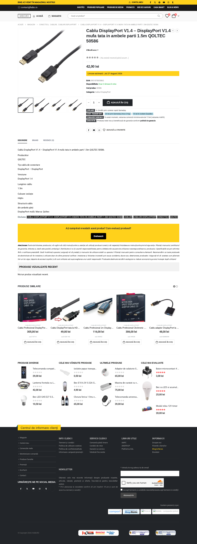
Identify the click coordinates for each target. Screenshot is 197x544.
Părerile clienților (159, 446)
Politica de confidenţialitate (70, 449)
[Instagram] (168, 2)
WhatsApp (99, 130)
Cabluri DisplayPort (102, 92)
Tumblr (46, 488)
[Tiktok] (177, 2)
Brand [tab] (35, 140)
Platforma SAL (128, 449)
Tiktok (52, 488)
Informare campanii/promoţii (71, 452)
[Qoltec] (92, 49)
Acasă (39, 16)
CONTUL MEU (137, 2)
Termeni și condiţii (66, 443)
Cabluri (128, 217)
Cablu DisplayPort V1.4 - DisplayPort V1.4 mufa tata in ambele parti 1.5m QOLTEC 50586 (75, 217)
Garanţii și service (97, 449)
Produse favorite (26, 459)
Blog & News (173, 7)
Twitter (27, 488)
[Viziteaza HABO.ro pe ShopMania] (131, 511)
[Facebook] (150, 2)
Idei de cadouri (144, 7)
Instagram (39, 488)
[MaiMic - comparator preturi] (165, 511)
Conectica (163, 217)
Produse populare (95, 7)
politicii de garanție (147, 121)
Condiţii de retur (96, 446)
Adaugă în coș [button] (34, 342)
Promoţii (130, 7)
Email (94, 130)
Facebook (88, 130)
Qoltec (174, 217)
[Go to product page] (33, 307)
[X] (155, 2)
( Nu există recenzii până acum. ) (114, 58)
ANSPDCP (126, 446)
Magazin (56, 16)
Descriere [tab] (22, 140)
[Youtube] (164, 2)
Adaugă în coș (119, 102)
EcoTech (23, 470)
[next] (177, 31)
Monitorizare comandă (29, 454)
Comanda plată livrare (99, 443)
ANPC (124, 443)
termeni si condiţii (171, 490)
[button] (18, 62)
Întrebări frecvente (97, 452)
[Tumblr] (173, 2)
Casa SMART (159, 7)
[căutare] (159, 16)
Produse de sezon (115, 7)
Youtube (33, 488)
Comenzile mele (26, 448)
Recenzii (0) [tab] (48, 140)
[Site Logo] (24, 16)
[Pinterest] (159, 2)
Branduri (155, 452)
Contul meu (24, 443)
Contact (23, 475)
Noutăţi (80, 7)
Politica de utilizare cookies (70, 446)
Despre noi (156, 443)
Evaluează (98, 236)
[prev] (173, 31)
